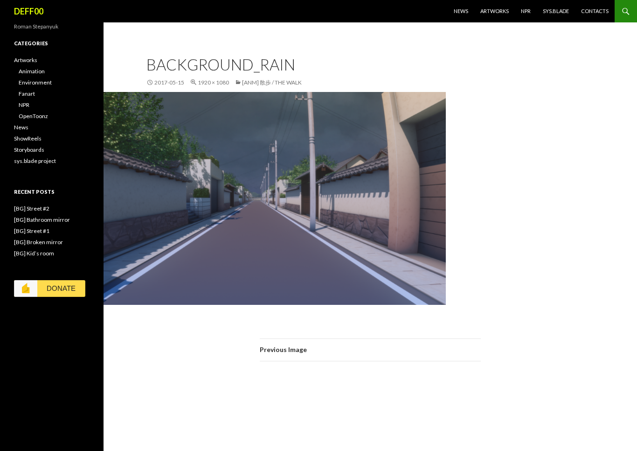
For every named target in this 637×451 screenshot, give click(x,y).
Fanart (27, 93)
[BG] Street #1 (31, 230)
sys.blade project (35, 160)
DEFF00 (28, 11)
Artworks (494, 11)
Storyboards (29, 149)
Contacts (595, 11)
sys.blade (556, 11)
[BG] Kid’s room (34, 253)
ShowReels (28, 138)
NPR (526, 11)
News (461, 11)
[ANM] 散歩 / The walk (272, 82)
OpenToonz (33, 116)
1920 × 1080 (213, 82)
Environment (35, 82)
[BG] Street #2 (31, 208)
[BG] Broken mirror (38, 242)
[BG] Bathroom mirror (42, 219)
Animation (32, 71)
